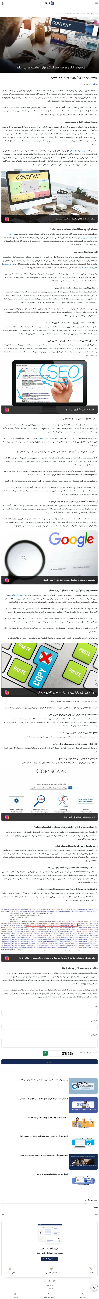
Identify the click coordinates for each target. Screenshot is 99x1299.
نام (96, 1006)
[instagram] (49, 1281)
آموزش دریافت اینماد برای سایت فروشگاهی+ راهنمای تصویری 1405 (44, 1136)
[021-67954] (94, 1287)
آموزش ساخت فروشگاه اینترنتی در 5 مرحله (52, 1174)
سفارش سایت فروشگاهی (79, 150)
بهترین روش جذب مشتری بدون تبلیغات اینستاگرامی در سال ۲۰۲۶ (44, 1079)
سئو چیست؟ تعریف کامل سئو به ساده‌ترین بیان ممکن (48, 1117)
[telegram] (45, 1281)
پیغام (93, 1034)
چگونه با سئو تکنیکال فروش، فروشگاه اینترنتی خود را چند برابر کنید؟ (43, 1098)
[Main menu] (96, 3)
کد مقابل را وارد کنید (88, 1052)
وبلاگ (95, 84)
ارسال (49, 1062)
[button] (2, 3)
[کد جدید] (45, 1053)
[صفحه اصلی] (97, 14)
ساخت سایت (43, 438)
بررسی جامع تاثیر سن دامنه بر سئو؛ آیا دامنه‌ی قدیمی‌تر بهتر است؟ (44, 1155)
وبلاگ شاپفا (90, 14)
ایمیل (93, 1020)
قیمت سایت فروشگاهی (18, 595)
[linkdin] (54, 1281)
